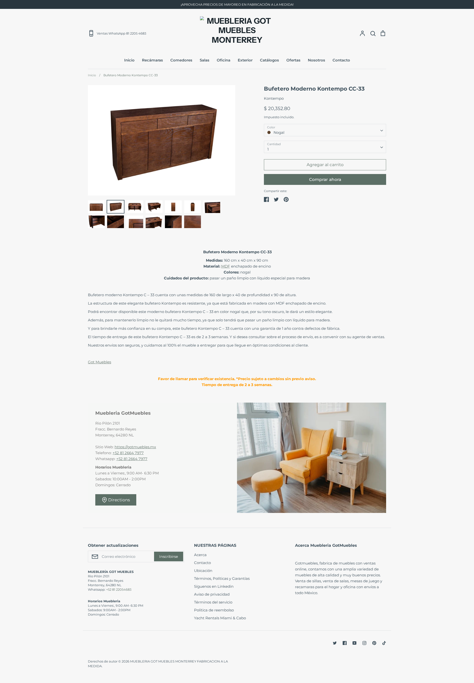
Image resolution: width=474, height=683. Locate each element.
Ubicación (203, 570)
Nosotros (316, 60)
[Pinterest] (374, 643)
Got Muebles (99, 362)
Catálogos (269, 60)
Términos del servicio (213, 602)
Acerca (200, 554)
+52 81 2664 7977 (128, 452)
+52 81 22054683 (118, 589)
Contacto (341, 60)
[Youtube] (354, 643)
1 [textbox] (268, 149)
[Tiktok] (384, 643)
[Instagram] (364, 643)
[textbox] (325, 130)
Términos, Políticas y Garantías (222, 578)
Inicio (129, 60)
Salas (204, 60)
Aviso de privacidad (212, 594)
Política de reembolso (214, 610)
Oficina (223, 60)
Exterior (245, 60)
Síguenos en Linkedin (214, 586)
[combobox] (325, 130)
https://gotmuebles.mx (135, 447)
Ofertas (293, 60)
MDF (225, 266)
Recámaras (152, 60)
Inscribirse (168, 556)
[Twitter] (335, 643)
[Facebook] (345, 643)
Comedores (181, 60)
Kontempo (274, 98)
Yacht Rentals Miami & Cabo (220, 618)
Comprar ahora (325, 179)
